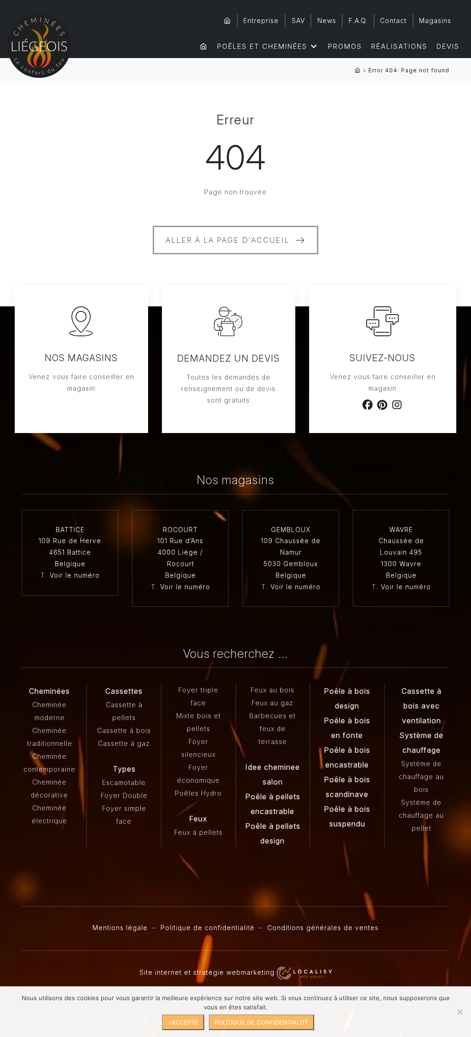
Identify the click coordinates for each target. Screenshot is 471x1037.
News (326, 20)
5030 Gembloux (291, 564)
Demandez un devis (228, 358)
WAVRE (401, 529)
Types (124, 768)
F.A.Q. (358, 20)
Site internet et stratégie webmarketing (208, 972)
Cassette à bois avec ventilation (422, 705)
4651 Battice (70, 552)
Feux (198, 818)
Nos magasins (81, 357)
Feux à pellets (198, 832)
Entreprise (261, 20)
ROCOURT (180, 529)
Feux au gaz (272, 703)
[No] (459, 1011)
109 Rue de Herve (70, 541)
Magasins (435, 20)
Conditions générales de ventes (323, 928)
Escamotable (124, 782)
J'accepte (183, 1022)
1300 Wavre (401, 564)
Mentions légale (120, 928)
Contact (393, 20)
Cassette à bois (124, 730)
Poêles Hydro (198, 793)
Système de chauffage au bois (421, 776)
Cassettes (124, 691)
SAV (298, 20)
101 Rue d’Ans (180, 541)
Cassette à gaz (124, 743)
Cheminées (49, 691)
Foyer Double (124, 795)
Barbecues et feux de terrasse (272, 728)
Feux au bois (272, 690)
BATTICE (70, 529)
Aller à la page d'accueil (227, 240)
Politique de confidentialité (207, 928)
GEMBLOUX (290, 529)
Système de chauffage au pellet (421, 815)
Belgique (70, 564)
